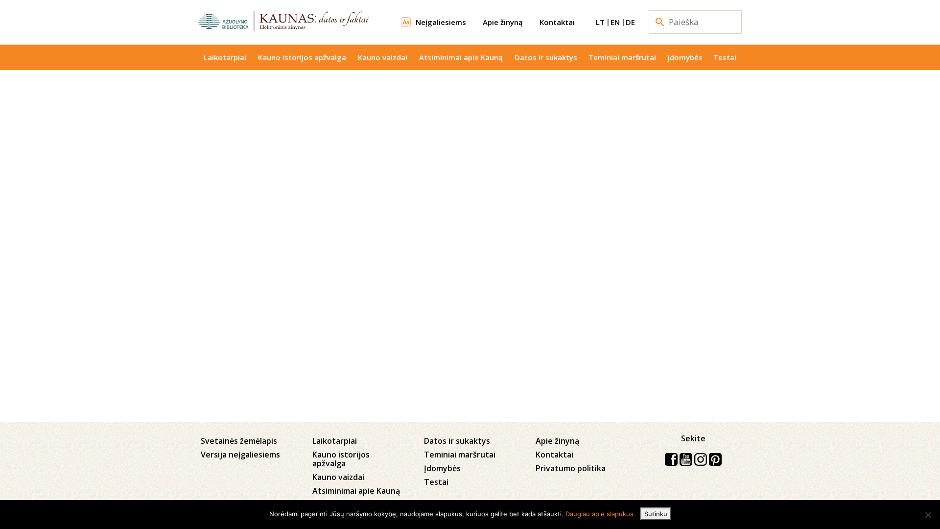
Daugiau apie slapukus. (600, 514)
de (630, 22)
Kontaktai (557, 22)
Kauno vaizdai (382, 57)
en (615, 22)
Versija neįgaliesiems (240, 454)
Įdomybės (685, 57)
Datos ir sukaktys (546, 57)
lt (600, 22)
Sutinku (655, 514)
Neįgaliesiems (441, 22)
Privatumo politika (571, 468)
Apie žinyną (503, 22)
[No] (928, 515)
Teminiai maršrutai (622, 57)
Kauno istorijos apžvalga (302, 57)
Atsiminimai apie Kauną (461, 57)
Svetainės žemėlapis (239, 440)
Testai (724, 57)
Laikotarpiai (225, 57)
